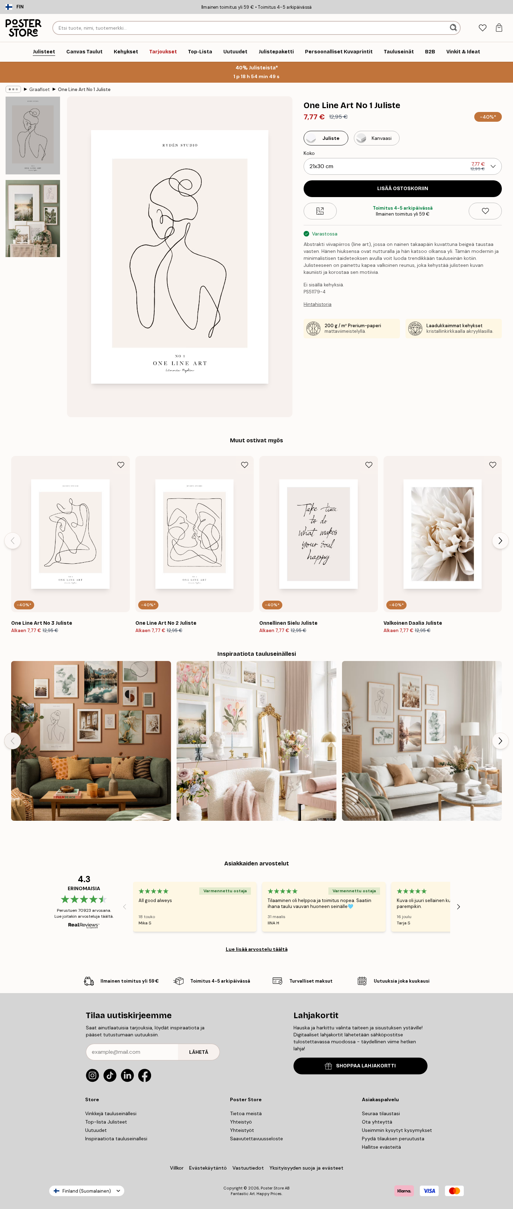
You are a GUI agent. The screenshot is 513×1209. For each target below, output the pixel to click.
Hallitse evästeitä (381, 1147)
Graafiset (39, 89)
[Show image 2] (33, 218)
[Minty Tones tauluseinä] (422, 741)
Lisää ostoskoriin (402, 189)
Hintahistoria (318, 304)
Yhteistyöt (242, 1130)
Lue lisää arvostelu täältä (257, 949)
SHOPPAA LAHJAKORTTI (366, 1066)
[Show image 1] (33, 135)
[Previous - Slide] (12, 540)
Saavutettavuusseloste (256, 1138)
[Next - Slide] (500, 540)
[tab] (482, 28)
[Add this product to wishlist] (485, 211)
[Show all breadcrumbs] (13, 89)
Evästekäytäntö (208, 1168)
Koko (309, 153)
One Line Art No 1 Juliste (84, 89)
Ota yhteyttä (377, 1122)
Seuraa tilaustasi (381, 1113)
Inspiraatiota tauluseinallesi (116, 1138)
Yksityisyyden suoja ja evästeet (306, 1168)
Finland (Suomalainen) (86, 1191)
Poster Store (272, 1188)
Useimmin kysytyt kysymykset (397, 1130)
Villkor (177, 1168)
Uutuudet (96, 1130)
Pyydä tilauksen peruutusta (393, 1138)
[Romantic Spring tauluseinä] (256, 741)
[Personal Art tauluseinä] (91, 741)
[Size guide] (320, 211)
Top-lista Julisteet (106, 1122)
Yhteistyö (241, 1122)
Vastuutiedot (248, 1168)
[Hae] (454, 28)
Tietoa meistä (246, 1113)
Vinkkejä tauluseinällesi (110, 1113)
